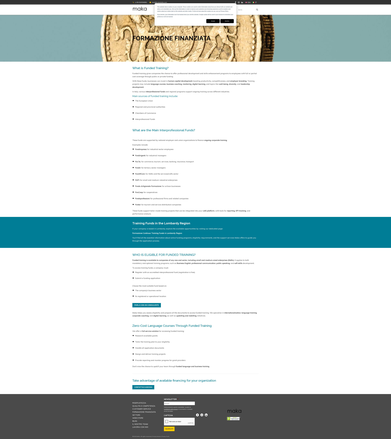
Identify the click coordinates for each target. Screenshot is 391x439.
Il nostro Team (140, 424)
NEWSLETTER (171, 399)
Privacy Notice (156, 436)
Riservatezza (139, 403)
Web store (137, 418)
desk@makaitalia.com (159, 2)
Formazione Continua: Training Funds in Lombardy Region (157, 233)
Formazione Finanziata (144, 412)
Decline (227, 21)
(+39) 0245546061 (141, 2)
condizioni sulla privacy (171, 409)
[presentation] (179, 422)
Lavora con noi (140, 427)
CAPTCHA (168, 415)
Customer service (141, 409)
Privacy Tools (165, 436)
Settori (136, 415)
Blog (240, 10)
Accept (213, 21)
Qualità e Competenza (143, 406)
